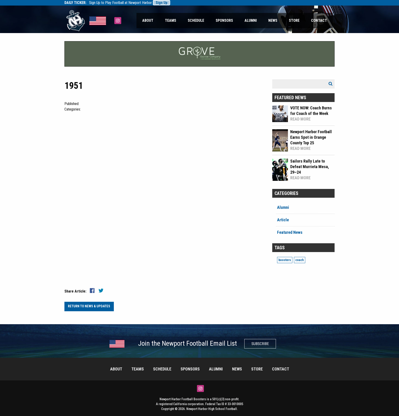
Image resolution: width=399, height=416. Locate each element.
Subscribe (260, 344)
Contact (319, 20)
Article (283, 219)
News (272, 20)
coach (299, 260)
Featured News (289, 232)
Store (294, 20)
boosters (284, 260)
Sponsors (224, 20)
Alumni (251, 20)
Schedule (196, 20)
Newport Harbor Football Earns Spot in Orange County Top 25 (311, 137)
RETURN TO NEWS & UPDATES (89, 306)
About (147, 20)
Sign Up (161, 2)
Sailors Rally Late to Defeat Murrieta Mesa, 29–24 (309, 167)
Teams (170, 20)
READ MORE (300, 119)
